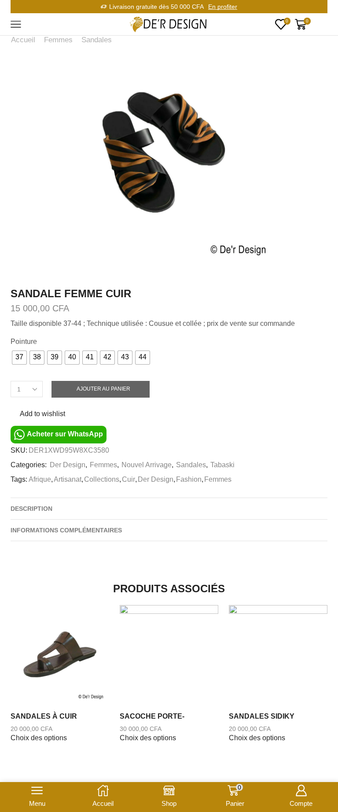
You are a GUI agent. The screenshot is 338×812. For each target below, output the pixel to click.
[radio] (19, 357)
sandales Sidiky (261, 716)
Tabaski (222, 465)
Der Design (67, 465)
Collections (101, 479)
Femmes (58, 40)
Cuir (128, 479)
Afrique (40, 479)
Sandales (96, 40)
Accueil (23, 40)
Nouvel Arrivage (146, 465)
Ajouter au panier (103, 389)
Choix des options (39, 738)
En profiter (222, 6)
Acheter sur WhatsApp (64, 434)
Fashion (189, 479)
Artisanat (67, 479)
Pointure (24, 341)
